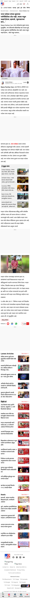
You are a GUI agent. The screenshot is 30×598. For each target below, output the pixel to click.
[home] (1, 7)
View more (24, 353)
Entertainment (14, 11)
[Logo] (2, 4)
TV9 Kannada (23, 579)
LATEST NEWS (8, 7)
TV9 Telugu (16, 579)
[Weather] (18, 4)
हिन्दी (2, 1)
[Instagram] (20, 557)
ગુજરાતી (21, 1)
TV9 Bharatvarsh (7, 579)
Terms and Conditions (14, 573)
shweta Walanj (8, 82)
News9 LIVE (10, 588)
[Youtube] (24, 557)
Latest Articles (7, 353)
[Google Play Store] (9, 563)
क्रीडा (24, 7)
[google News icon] (12, 323)
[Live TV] (23, 4)
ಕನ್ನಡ (10, 1)
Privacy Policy (21, 570)
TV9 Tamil (7, 585)
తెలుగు (13, 1)
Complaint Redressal (10, 570)
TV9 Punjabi (22, 582)
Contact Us (5, 567)
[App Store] (19, 564)
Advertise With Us (21, 567)
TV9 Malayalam (15, 585)
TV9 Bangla (7, 582)
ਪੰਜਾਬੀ (25, 1)
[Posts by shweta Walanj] (2, 83)
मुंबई (18, 7)
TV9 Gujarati (14, 582)
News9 (6, 1)
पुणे (21, 7)
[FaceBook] (13, 557)
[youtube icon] (8, 323)
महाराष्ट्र (14, 7)
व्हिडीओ (4, 401)
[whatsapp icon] (16, 323)
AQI (21, 4)
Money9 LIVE (18, 588)
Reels (3, 494)
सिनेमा (28, 7)
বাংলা (17, 1)
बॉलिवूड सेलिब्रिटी (5, 320)
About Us (12, 567)
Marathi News (4, 11)
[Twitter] (17, 557)
